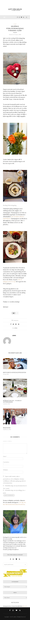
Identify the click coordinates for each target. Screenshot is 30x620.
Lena (15, 328)
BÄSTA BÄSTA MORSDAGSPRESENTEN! (14, 372)
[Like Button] (14, 313)
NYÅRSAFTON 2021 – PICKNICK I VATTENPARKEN (12, 401)
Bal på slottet (6, 427)
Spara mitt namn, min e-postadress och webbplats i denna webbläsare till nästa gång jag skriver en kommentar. (14, 480)
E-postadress (6, 463)
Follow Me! (24, 606)
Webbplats (5, 470)
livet (15, 24)
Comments (15, 320)
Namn (5, 456)
